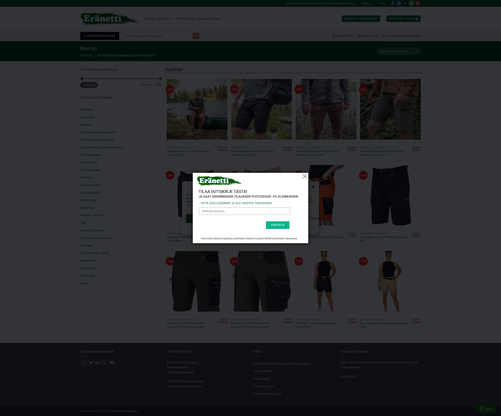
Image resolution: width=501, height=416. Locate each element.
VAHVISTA (278, 225)
